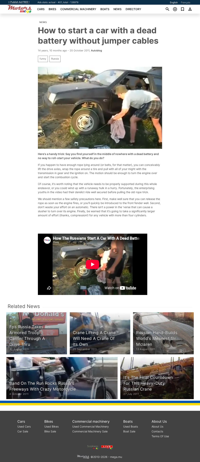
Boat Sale (129, 431)
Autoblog (96, 50)
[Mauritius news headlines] (107, 446)
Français (185, 2)
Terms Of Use (160, 436)
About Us (159, 421)
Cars (41, 9)
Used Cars (24, 426)
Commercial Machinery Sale (90, 431)
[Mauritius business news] (93, 446)
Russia (55, 58)
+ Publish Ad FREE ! (18, 2)
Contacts (157, 431)
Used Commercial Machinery (90, 426)
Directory (133, 9)
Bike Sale (50, 431)
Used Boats (130, 426)
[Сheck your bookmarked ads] (182, 9)
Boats (104, 9)
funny (43, 58)
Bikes (52, 9)
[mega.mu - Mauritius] (83, 456)
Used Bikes (51, 426)
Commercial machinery (78, 9)
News (117, 9)
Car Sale (22, 431)
